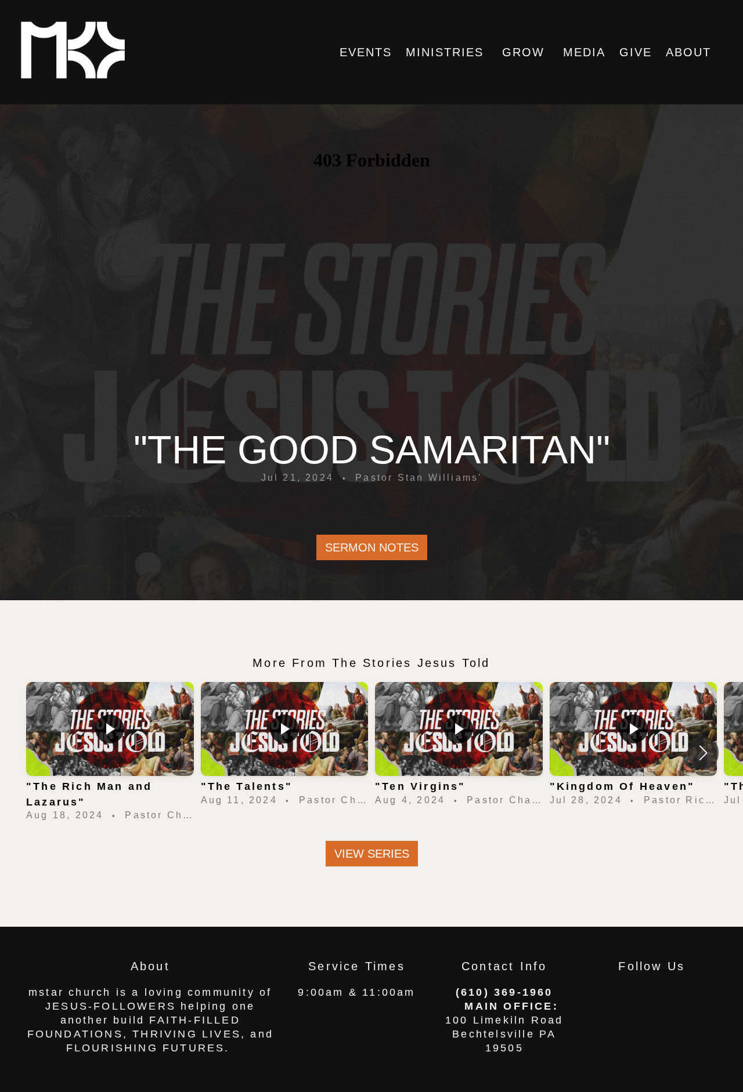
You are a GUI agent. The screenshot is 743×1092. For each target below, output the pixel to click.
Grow (525, 52)
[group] (110, 752)
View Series (371, 853)
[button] (703, 753)
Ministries (447, 52)
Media (584, 52)
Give (635, 52)
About (691, 52)
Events (366, 52)
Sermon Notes (372, 547)
